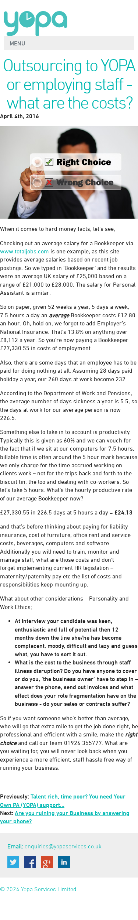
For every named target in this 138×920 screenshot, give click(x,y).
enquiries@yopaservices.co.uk (63, 846)
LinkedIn (64, 862)
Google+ (47, 862)
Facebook (30, 862)
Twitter (13, 862)
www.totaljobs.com (24, 251)
